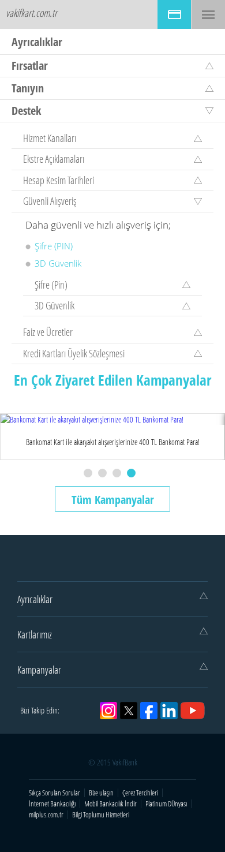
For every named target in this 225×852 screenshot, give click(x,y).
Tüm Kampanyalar (113, 499)
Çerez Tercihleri (140, 793)
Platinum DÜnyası (166, 803)
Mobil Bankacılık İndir (110, 803)
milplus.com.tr (46, 814)
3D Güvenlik (58, 263)
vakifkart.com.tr (31, 13)
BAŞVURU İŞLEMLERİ (174, 14)
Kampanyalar (39, 670)
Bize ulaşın (101, 793)
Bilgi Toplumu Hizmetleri (100, 814)
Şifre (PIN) (54, 246)
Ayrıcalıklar (34, 599)
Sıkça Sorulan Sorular (54, 793)
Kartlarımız (34, 634)
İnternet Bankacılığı (52, 803)
